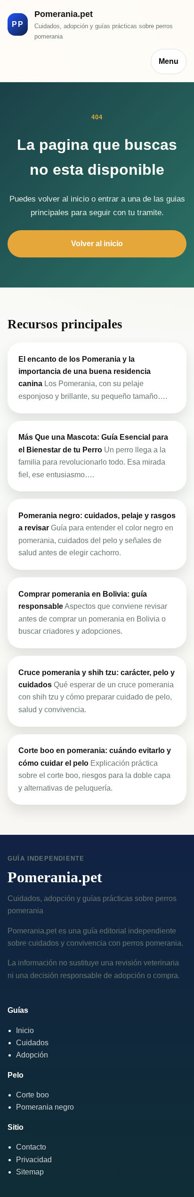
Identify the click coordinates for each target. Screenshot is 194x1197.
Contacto (31, 1147)
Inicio (25, 1030)
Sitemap (30, 1172)
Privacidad (34, 1160)
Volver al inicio (97, 244)
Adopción (32, 1055)
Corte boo (32, 1095)
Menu (168, 61)
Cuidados (32, 1043)
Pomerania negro (45, 1107)
